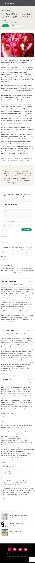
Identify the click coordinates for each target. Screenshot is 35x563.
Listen (6, 25)
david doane (8, 379)
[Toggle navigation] (28, 3)
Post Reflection (26, 229)
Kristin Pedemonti (10, 281)
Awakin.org (9, 3)
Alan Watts (5, 20)
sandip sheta (8, 265)
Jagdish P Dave (9, 330)
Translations (16, 25)
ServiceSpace (24, 554)
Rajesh (7, 422)
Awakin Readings (7, 10)
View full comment (9, 321)
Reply (4, 259)
